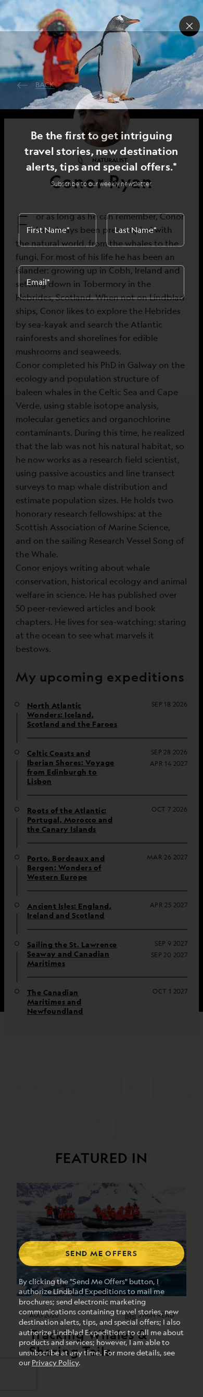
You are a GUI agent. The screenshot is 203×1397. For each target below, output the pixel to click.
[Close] (189, 26)
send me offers (101, 1253)
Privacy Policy (55, 1362)
